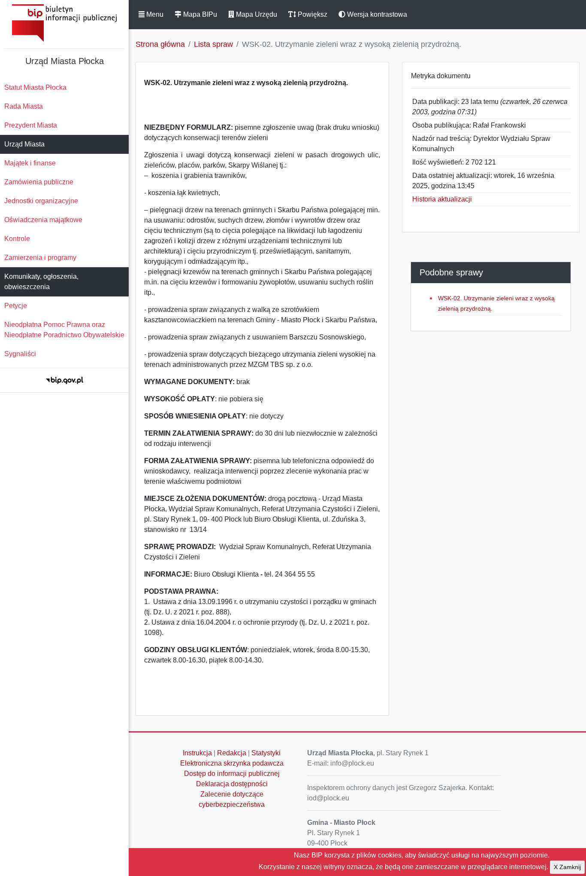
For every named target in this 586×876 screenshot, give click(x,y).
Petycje (15, 305)
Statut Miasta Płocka (35, 87)
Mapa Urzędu (255, 14)
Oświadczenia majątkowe (43, 219)
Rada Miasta (23, 106)
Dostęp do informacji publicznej (232, 773)
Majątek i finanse (30, 163)
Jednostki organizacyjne (41, 201)
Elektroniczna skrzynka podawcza (232, 763)
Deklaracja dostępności (232, 783)
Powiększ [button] (311, 14)
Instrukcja (197, 753)
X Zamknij (567, 867)
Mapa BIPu (199, 14)
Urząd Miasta (24, 144)
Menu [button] (154, 14)
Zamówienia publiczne (38, 182)
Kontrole (17, 238)
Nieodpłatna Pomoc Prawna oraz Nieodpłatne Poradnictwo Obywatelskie (64, 330)
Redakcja (231, 753)
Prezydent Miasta (30, 125)
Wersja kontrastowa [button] (376, 14)
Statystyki (266, 753)
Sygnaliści (20, 353)
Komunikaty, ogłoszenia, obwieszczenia (41, 281)
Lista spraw (213, 44)
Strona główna (160, 44)
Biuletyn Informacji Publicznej (64, 23)
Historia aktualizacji (442, 199)
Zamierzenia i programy (40, 257)
